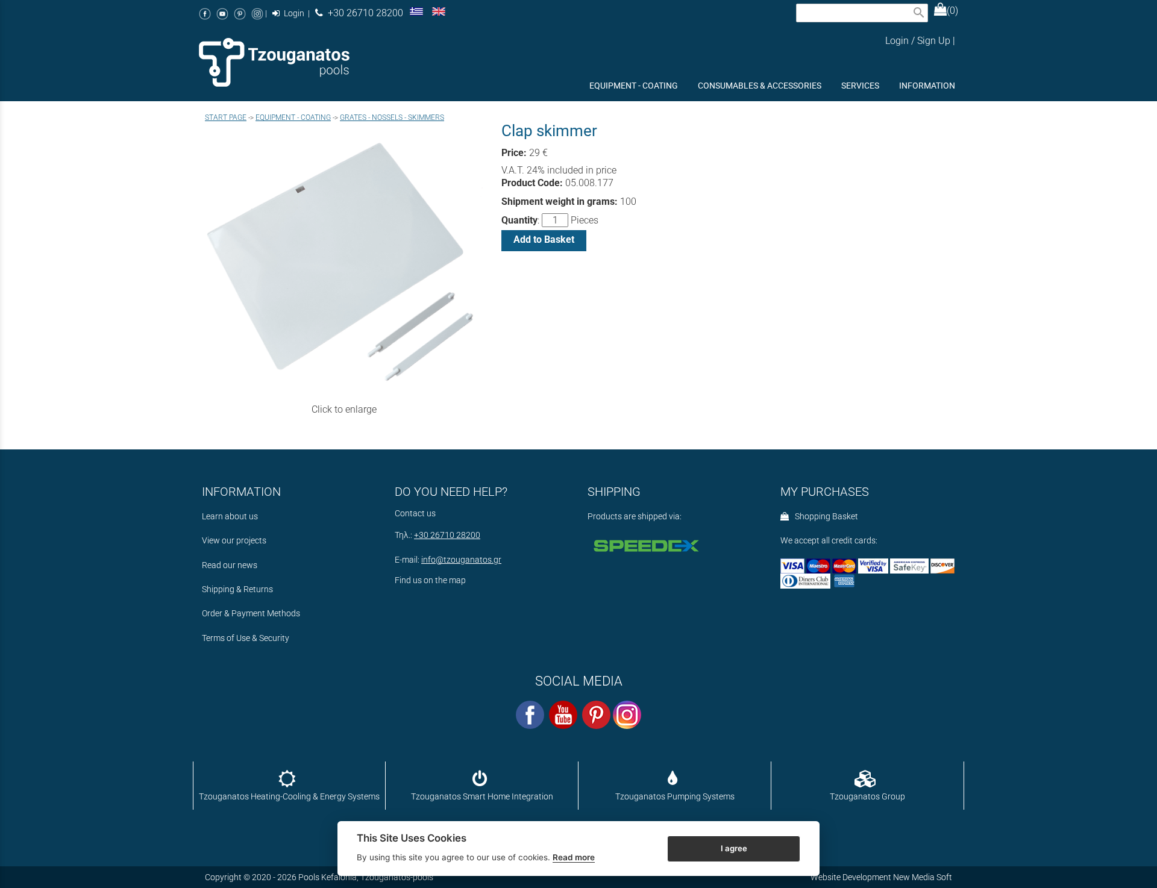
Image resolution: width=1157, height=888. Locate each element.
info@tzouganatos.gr (461, 560)
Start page (225, 117)
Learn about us (230, 516)
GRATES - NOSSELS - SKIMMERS (392, 117)
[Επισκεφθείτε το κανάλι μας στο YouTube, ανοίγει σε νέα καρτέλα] (222, 13)
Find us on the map (430, 580)
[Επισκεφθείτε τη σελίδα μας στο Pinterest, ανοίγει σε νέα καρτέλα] (240, 13)
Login (293, 13)
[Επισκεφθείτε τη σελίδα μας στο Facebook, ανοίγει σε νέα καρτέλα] (205, 13)
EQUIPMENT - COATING (293, 117)
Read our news (229, 565)
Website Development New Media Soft (881, 877)
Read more (574, 857)
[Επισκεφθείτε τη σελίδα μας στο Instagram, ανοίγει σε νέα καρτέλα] (257, 13)
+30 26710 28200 (363, 13)
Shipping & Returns (237, 589)
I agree (734, 847)
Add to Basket (543, 239)
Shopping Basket (824, 516)
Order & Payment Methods (251, 613)
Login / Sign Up (917, 40)
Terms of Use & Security (245, 638)
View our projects (234, 541)
